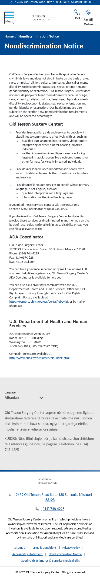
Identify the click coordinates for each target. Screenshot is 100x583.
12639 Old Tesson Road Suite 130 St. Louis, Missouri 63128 (53, 2)
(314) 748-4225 (52, 509)
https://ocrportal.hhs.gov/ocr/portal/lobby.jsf (38, 302)
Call (77, 18)
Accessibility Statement (27, 554)
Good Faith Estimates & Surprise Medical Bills (50, 561)
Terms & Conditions (43, 548)
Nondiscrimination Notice (65, 554)
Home (9, 36)
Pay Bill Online (88, 22)
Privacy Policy (71, 548)
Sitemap (19, 548)
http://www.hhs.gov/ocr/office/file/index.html (39, 358)
